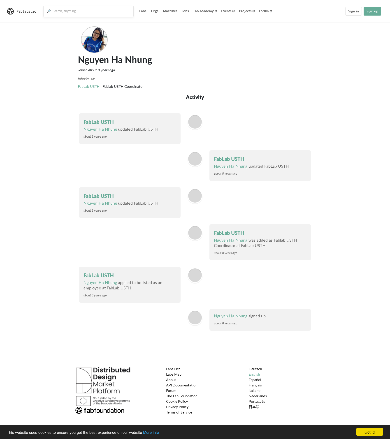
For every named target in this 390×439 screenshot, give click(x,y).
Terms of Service (179, 412)
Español (255, 380)
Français (255, 385)
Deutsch (255, 369)
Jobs (185, 11)
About (171, 380)
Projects (245, 11)
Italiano (254, 391)
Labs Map (173, 374)
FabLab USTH (89, 86)
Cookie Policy (177, 401)
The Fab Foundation (181, 396)
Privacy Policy (177, 407)
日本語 (254, 407)
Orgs (154, 11)
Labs (142, 11)
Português (257, 401)
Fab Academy (203, 11)
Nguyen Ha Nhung (100, 129)
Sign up (372, 11)
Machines (170, 11)
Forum (264, 11)
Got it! (369, 432)
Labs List (173, 369)
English (254, 374)
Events (226, 11)
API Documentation (181, 385)
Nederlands (258, 396)
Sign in (353, 11)
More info (151, 432)
